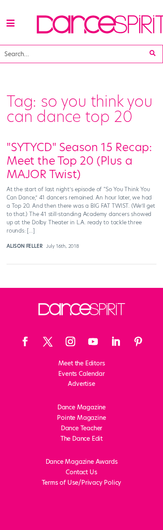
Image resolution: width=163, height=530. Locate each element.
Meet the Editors (81, 363)
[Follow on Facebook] (25, 341)
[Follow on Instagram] (70, 341)
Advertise (81, 383)
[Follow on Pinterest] (138, 341)
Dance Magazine (81, 407)
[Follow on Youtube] (93, 341)
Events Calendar (81, 373)
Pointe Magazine (81, 417)
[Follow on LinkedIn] (115, 341)
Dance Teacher (81, 428)
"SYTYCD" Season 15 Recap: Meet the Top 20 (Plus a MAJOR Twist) (79, 160)
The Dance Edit (81, 438)
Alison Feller (24, 246)
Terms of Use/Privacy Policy (82, 482)
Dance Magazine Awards (82, 461)
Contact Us (81, 472)
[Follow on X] (47, 341)
